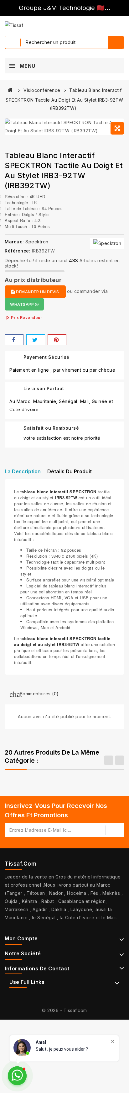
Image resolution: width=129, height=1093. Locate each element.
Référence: (17, 250)
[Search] (116, 42)
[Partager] (14, 340)
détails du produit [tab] (69, 471)
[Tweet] (36, 340)
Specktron (37, 241)
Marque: (14, 241)
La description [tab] (23, 471)
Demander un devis (37, 291)
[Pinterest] (57, 340)
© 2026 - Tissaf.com (64, 1010)
